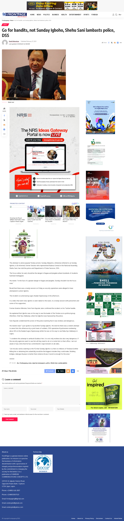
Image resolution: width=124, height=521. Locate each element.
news (30, 363)
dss (18, 363)
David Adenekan (14, 41)
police (48, 363)
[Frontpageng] (14, 15)
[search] (116, 14)
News (5, 24)
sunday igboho (62, 363)
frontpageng (24, 363)
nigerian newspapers (38, 363)
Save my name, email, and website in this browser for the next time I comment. (26, 414)
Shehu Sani (54, 363)
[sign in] (113, 15)
